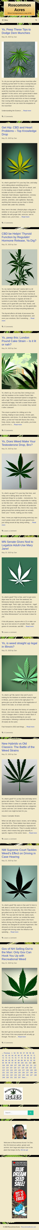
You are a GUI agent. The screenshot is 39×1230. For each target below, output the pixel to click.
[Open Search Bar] (36, 20)
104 (3, 1065)
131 (3, 1073)
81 (31, 1058)
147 (31, 1075)
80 (28, 1058)
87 (16, 1060)
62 (6, 1055)
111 (31, 1065)
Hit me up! (24, 1150)
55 (18, 1053)
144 (19, 1075)
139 (35, 1073)
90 (25, 1060)
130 (35, 1070)
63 (9, 1055)
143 (15, 1075)
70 (31, 1055)
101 (26, 1063)
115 (11, 1068)
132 (7, 1073)
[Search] (31, 1112)
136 (23, 1073)
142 (11, 1075)
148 (35, 1075)
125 (15, 1070)
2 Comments (8, 116)
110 (27, 1065)
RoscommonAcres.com (28, 1227)
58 (27, 1053)
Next (24, 1077)
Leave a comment (10, 531)
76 (16, 1058)
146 (27, 1075)
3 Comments (8, 327)
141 (7, 1075)
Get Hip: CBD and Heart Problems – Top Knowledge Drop (19, 131)
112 (35, 1065)
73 (6, 1058)
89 (22, 1060)
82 (34, 1058)
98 (16, 1063)
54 (15, 1053)
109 (23, 1065)
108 (19, 1065)
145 (23, 1075)
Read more (27, 111)
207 (19, 1077)
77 (19, 1058)
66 (19, 1055)
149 (3, 1077)
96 (9, 1063)
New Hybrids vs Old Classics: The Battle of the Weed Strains (18, 747)
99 (19, 1063)
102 (30, 1063)
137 (27, 1073)
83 (3, 1060)
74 (9, 1058)
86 (12, 1060)
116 (15, 1068)
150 (7, 1077)
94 (3, 1063)
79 (25, 1058)
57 (24, 1053)
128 (27, 1070)
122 (3, 1070)
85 (9, 1060)
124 (11, 1070)
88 (19, 1060)
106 (11, 1065)
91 (28, 1060)
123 (7, 1070)
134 (15, 1073)
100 (22, 1063)
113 (3, 1068)
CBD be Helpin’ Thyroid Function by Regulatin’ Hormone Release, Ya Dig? (19, 237)
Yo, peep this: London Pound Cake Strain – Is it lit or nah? (19, 341)
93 (34, 1060)
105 (7, 1065)
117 (19, 1068)
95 (6, 1063)
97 (12, 1063)
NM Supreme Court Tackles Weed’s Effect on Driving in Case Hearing (19, 853)
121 (34, 1068)
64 (12, 1055)
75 (12, 1058)
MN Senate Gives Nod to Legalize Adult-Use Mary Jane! (17, 545)
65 (16, 1055)
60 (33, 1053)
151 (11, 1077)
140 (3, 1075)
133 (11, 1073)
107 (15, 1065)
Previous (6, 1053)
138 (31, 1073)
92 (31, 1060)
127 (23, 1070)
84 (6, 1060)
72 (3, 1058)
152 (15, 1077)
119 (26, 1068)
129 (31, 1070)
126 (19, 1070)
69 (28, 1055)
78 (22, 1058)
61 (3, 1055)
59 (30, 1053)
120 (30, 1068)
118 (23, 1068)
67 (22, 1055)
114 (7, 1068)
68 (25, 1055)
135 (19, 1073)
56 (21, 1053)
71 (34, 1055)
